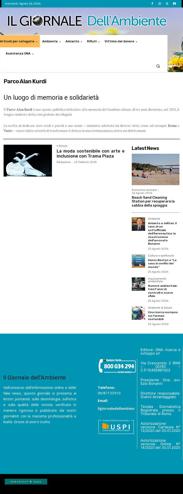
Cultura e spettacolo (161, 255)
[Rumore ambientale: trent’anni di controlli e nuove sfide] (138, 284)
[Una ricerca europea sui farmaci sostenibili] (138, 313)
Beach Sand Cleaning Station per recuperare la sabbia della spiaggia (153, 202)
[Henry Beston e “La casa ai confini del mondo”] (138, 261)
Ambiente (154, 218)
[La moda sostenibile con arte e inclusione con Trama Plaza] (28, 161)
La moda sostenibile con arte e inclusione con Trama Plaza (91, 153)
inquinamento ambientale (157, 280)
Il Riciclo (62, 146)
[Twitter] (167, 3)
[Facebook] (152, 3)
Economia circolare (144, 190)
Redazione (64, 162)
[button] (158, 66)
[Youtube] (174, 3)
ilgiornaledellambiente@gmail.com (129, 408)
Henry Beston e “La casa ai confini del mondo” (162, 263)
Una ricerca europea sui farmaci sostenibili (163, 316)
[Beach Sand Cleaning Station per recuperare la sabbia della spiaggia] (155, 169)
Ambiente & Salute (160, 307)
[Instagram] (159, 3)
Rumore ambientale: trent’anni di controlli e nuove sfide (163, 291)
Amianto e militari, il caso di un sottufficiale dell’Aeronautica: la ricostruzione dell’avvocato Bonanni (162, 233)
